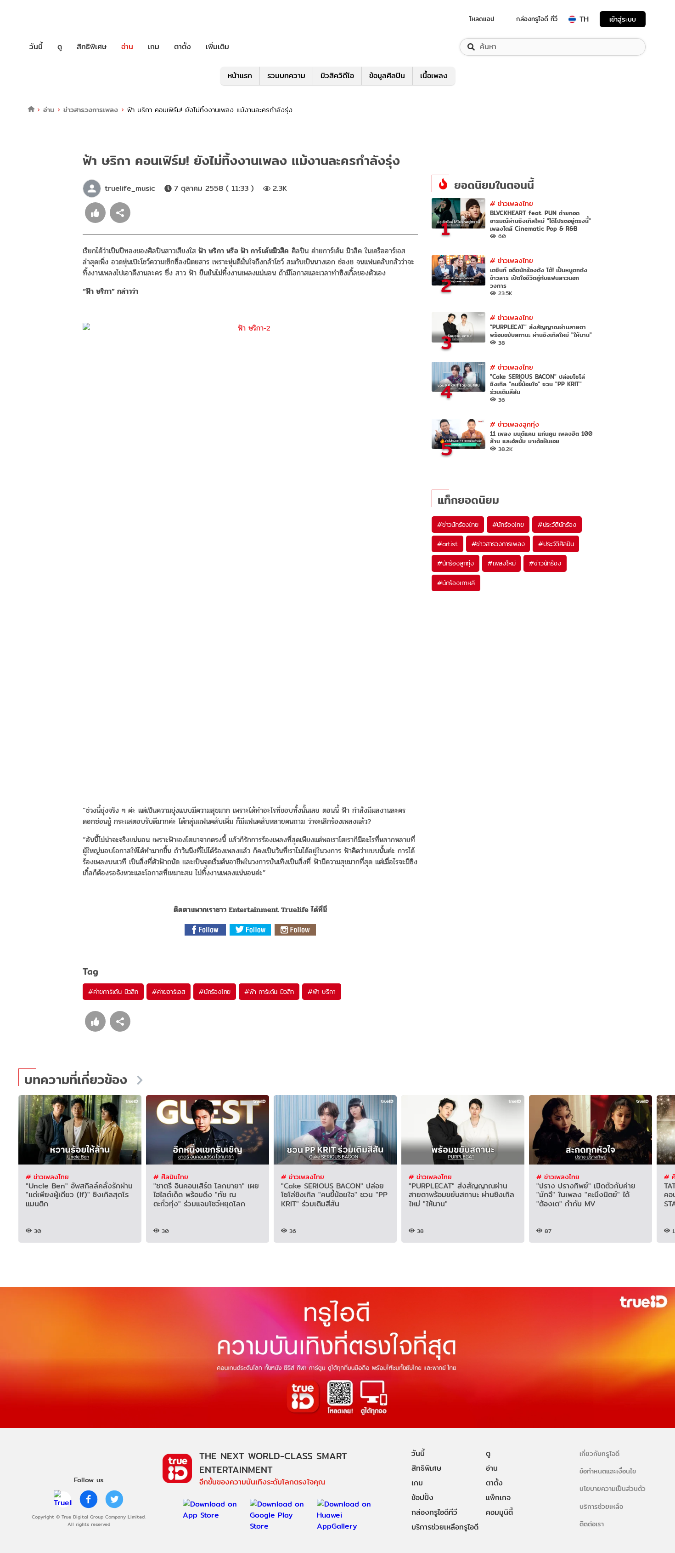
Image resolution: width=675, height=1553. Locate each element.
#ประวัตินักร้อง (557, 525)
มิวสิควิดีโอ (337, 75)
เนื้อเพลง (434, 75)
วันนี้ (36, 46)
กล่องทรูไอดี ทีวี (536, 18)
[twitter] (114, 1499)
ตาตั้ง (182, 46)
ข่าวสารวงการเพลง (90, 109)
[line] (63, 1499)
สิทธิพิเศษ (92, 46)
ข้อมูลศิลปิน (387, 75)
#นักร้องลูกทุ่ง (455, 563)
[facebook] (88, 1499)
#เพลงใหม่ (501, 563)
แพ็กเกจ (498, 1497)
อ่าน (127, 46)
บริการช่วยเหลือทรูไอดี (444, 1527)
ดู (59, 46)
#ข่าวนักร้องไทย (457, 525)
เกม (153, 46)
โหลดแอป (482, 18)
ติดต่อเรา (591, 1524)
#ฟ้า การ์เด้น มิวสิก (269, 992)
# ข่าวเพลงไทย (511, 203)
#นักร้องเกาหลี (456, 583)
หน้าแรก (240, 75)
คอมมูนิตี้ (499, 1512)
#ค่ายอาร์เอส (168, 992)
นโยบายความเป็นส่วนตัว (612, 1488)
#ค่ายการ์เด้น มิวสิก (113, 992)
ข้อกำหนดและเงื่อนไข (607, 1471)
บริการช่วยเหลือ (601, 1506)
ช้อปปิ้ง (422, 1497)
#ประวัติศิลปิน (556, 544)
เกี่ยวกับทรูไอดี (599, 1453)
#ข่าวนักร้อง (545, 563)
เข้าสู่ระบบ (622, 19)
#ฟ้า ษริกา (321, 992)
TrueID (56, 19)
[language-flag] (572, 19)
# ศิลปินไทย (170, 1176)
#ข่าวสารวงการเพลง (498, 544)
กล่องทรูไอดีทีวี (434, 1512)
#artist (447, 544)
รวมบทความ (286, 75)
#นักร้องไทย (215, 992)
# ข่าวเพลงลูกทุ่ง (514, 424)
